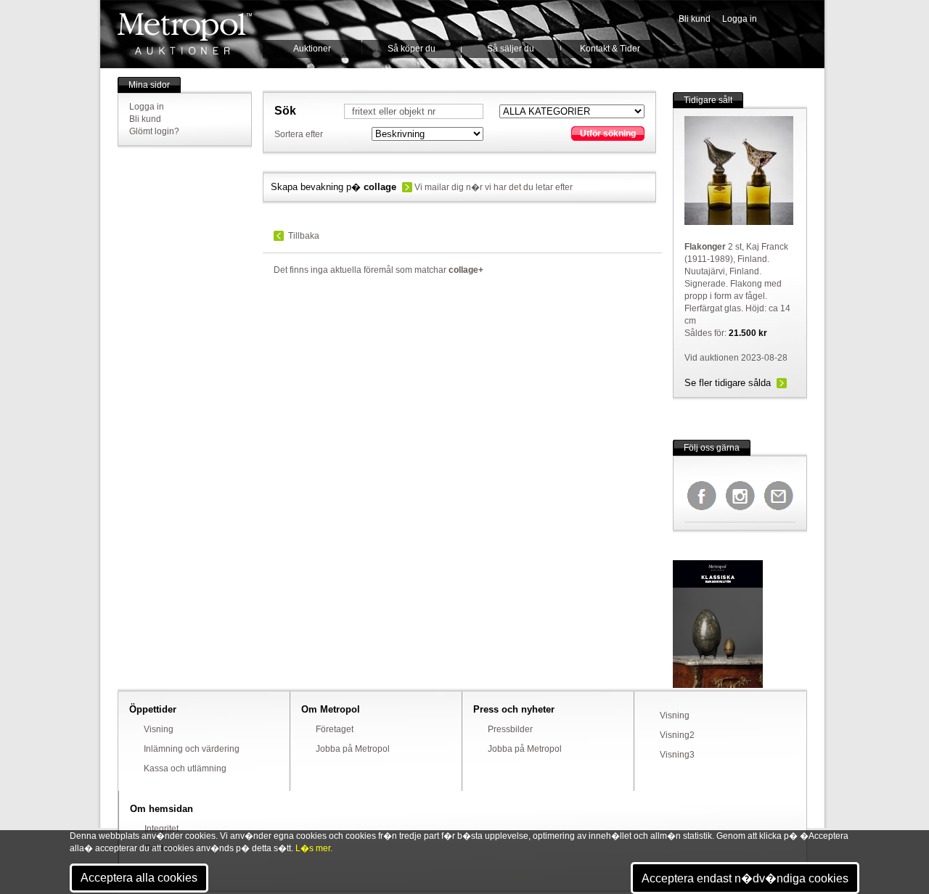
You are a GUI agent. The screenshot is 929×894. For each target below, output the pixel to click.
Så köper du (411, 49)
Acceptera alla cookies (139, 878)
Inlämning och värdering (192, 749)
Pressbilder (510, 729)
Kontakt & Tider (610, 49)
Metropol (185, 33)
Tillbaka (303, 236)
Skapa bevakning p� (333, 186)
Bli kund (695, 19)
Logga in (739, 19)
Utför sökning (608, 133)
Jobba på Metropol (353, 749)
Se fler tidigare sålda (727, 382)
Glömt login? (154, 131)
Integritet (161, 829)
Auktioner (312, 49)
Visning (158, 729)
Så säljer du (510, 49)
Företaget (334, 729)
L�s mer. (313, 848)
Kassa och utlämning (185, 768)
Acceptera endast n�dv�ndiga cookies (745, 878)
